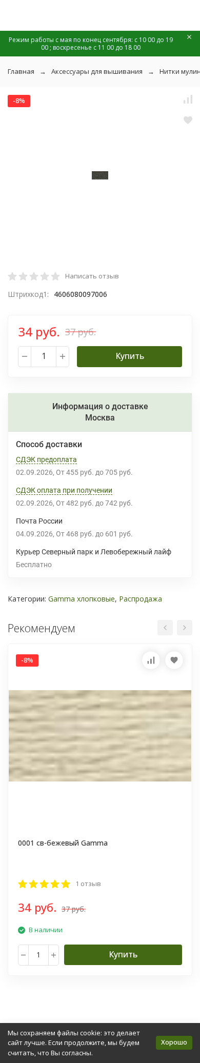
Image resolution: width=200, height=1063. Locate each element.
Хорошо (174, 1042)
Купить (129, 356)
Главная (21, 71)
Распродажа (140, 599)
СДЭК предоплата (46, 459)
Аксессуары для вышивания (97, 71)
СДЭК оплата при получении (64, 490)
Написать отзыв (92, 275)
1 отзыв (88, 883)
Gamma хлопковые (81, 599)
